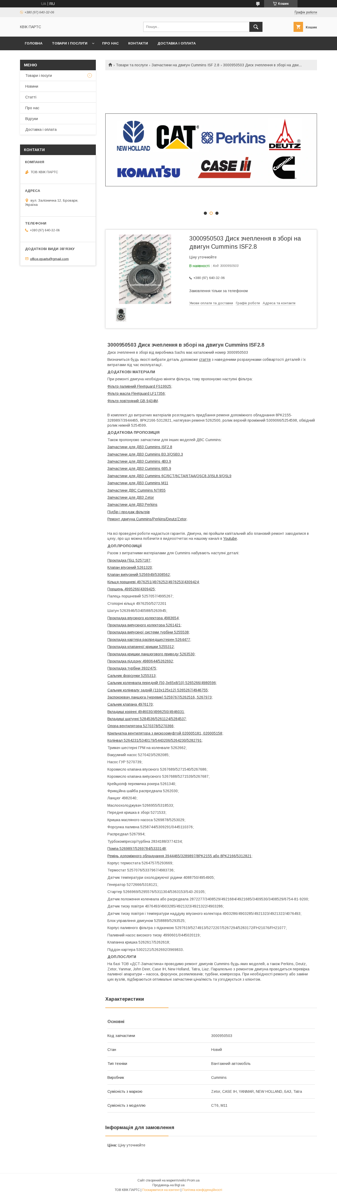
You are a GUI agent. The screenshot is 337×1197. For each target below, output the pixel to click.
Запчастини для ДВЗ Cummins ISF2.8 (139, 447)
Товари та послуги (132, 65)
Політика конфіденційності (202, 1190)
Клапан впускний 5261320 (129, 567)
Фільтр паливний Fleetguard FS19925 (139, 386)
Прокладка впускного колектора (135, 618)
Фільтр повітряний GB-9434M (132, 401)
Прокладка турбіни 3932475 (131, 668)
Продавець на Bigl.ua (168, 1185)
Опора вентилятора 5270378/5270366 (140, 726)
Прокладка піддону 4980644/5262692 (140, 661)
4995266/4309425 (139, 589)
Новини (31, 86)
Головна (33, 43)
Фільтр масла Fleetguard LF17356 (136, 393)
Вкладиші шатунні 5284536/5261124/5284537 (146, 719)
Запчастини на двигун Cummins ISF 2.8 (185, 65)
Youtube (230, 538)
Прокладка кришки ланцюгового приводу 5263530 (151, 654)
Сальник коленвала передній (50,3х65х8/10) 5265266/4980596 (161, 683)
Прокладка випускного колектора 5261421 (144, 625)
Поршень (115, 589)
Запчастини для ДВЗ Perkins (132, 504)
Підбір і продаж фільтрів (128, 512)
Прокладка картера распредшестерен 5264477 (148, 639)
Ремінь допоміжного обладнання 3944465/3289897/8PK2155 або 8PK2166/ (172, 856)
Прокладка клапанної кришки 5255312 (140, 647)
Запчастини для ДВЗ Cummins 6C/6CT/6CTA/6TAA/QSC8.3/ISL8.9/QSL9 (169, 476)
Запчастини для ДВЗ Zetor (130, 497)
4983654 (171, 618)
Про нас (110, 43)
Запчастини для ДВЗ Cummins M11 (137, 483)
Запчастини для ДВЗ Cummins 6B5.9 (139, 468)
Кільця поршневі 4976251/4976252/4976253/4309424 (153, 582)
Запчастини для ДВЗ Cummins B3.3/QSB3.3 (145, 454)
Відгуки (31, 119)
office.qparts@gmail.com (49, 259)
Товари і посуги (38, 75)
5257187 (143, 560)
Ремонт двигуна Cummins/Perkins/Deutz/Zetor (146, 519)
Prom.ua (193, 1180)
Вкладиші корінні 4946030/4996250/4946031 (145, 712)
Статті (30, 97)
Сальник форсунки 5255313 (131, 676)
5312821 (244, 856)
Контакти (138, 43)
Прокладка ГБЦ (121, 560)
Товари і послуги (69, 43)
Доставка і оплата (176, 43)
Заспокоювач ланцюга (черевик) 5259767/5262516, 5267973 (159, 697)
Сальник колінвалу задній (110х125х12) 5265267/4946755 (157, 690)
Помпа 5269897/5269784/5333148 (136, 848)
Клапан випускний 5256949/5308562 (138, 574)
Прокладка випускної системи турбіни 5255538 (148, 632)
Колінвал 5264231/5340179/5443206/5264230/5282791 (154, 740)
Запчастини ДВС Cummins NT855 (136, 490)
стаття (205, 359)
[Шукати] (255, 27)
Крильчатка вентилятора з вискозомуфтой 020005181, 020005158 (164, 733)
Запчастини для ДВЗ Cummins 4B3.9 (139, 461)
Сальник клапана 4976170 (130, 704)
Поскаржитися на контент (161, 1190)
